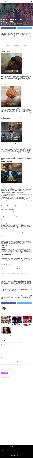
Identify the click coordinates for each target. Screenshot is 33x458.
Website (18, 361)
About (3, 450)
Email (2, 361)
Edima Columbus (10, 307)
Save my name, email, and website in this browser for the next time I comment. (14, 365)
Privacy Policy (14, 450)
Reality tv (7, 300)
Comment (3, 344)
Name (2, 357)
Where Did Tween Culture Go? (5, 323)
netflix (4, 300)
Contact (8, 450)
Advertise (3, 451)
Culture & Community (5, 333)
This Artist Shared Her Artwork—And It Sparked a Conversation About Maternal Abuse (27, 324)
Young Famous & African (12, 300)
